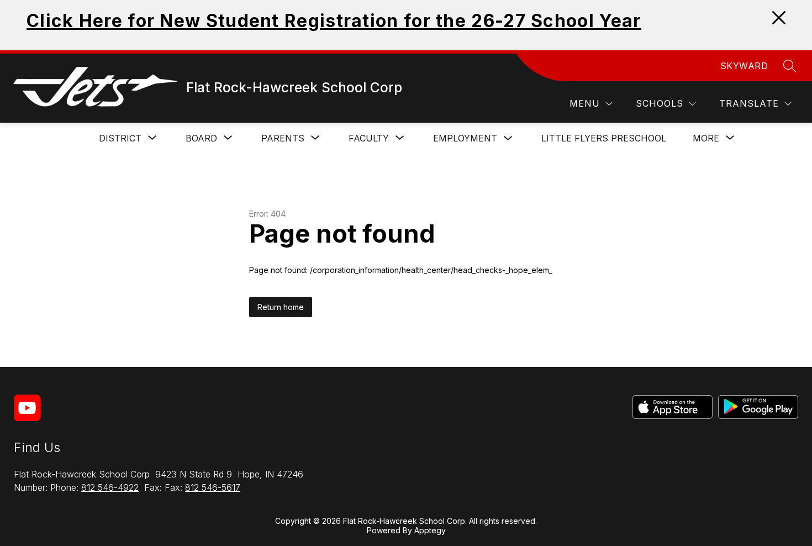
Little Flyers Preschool (603, 138)
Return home (280, 307)
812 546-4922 (110, 487)
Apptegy (430, 530)
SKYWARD (744, 65)
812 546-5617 (212, 487)
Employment (465, 138)
